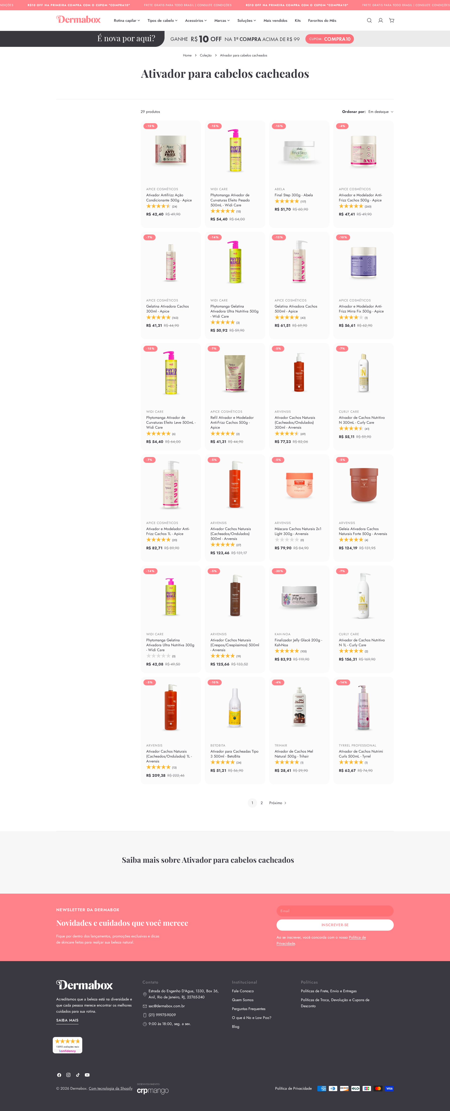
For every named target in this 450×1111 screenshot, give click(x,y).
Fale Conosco (243, 991)
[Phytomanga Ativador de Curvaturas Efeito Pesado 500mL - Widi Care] (235, 150)
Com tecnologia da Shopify (110, 1088)
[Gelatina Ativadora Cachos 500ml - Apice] (299, 262)
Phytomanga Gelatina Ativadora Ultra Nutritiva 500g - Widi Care (234, 311)
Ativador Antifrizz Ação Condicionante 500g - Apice (169, 197)
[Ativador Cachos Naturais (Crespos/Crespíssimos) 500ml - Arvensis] (235, 595)
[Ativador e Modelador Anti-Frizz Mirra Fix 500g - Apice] (363, 262)
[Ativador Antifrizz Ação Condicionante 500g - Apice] (171, 150)
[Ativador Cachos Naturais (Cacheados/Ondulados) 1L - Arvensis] (171, 707)
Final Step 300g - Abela (294, 195)
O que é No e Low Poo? (251, 1018)
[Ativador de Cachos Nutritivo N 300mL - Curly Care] (363, 373)
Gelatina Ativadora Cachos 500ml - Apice (296, 309)
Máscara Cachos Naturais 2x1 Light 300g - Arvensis (298, 531)
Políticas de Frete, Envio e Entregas (328, 991)
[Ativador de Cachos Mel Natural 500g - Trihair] (299, 707)
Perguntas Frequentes (248, 1009)
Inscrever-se (335, 925)
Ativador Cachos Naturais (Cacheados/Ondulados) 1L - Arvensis (169, 756)
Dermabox (78, 1088)
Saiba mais (67, 1020)
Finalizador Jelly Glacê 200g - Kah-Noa (298, 642)
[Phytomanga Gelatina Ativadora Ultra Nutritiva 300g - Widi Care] (171, 595)
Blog (235, 1026)
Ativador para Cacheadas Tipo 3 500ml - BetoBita (234, 754)
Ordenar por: (354, 111)
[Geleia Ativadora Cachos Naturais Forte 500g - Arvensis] (363, 484)
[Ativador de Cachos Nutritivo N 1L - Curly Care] (363, 595)
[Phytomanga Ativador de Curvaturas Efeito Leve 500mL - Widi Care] (171, 373)
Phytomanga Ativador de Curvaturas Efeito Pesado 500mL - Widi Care (230, 200)
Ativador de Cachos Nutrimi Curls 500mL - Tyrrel (361, 754)
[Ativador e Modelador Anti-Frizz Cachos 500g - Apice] (363, 150)
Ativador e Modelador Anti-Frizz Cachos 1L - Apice (167, 531)
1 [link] (252, 803)
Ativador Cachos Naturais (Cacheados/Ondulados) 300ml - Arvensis (295, 422)
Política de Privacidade (293, 1088)
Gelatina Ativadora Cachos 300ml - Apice (167, 309)
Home (187, 55)
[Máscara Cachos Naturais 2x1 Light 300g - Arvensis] (299, 484)
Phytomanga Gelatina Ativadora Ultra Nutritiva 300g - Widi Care (170, 645)
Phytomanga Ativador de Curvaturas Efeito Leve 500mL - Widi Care (170, 422)
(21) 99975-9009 (162, 1015)
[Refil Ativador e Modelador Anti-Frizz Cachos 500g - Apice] (235, 373)
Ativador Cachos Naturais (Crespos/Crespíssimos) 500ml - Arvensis (234, 645)
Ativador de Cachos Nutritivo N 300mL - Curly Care (362, 420)
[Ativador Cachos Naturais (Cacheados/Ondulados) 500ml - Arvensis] (235, 484)
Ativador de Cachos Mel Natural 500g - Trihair (294, 754)
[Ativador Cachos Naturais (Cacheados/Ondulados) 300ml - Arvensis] (299, 373)
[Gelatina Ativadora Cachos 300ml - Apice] (171, 262)
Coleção (206, 55)
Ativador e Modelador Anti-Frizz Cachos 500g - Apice (360, 197)
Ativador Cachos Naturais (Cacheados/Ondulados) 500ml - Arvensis (230, 533)
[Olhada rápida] (194, 170)
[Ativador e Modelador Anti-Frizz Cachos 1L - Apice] (171, 484)
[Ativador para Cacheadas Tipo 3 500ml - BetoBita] (235, 707)
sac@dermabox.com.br (167, 1006)
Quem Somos (242, 1000)
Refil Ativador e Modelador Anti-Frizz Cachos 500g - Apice (232, 422)
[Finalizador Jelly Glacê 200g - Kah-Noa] (299, 595)
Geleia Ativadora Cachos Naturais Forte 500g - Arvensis (363, 531)
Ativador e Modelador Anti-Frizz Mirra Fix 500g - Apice (361, 309)
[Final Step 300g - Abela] (299, 150)
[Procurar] (369, 20)
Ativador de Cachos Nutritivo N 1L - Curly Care (362, 642)
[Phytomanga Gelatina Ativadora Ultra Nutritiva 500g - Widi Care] (235, 262)
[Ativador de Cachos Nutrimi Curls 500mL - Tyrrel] (363, 707)
